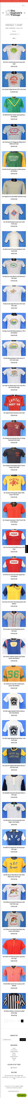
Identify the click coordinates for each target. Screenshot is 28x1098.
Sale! (14, 1059)
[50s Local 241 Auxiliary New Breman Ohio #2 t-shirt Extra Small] (14, 755)
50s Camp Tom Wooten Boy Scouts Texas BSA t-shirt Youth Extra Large (14, 386)
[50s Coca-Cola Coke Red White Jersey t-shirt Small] (14, 537)
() (23, 5)
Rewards (14, 1058)
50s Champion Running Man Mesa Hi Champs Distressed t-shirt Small (14, 439)
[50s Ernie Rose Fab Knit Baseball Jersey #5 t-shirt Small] (14, 619)
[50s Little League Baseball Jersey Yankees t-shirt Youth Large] (14, 728)
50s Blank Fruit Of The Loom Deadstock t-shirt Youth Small (14, 250)
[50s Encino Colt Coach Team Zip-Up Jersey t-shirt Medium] (14, 592)
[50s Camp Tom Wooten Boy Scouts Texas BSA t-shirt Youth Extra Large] (14, 375)
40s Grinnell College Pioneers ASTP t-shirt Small (14, 89)
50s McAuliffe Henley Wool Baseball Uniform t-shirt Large (14, 794)
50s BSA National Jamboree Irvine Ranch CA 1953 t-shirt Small (14, 359)
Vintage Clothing (14, 1051)
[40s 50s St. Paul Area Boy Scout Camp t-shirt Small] (14, 52)
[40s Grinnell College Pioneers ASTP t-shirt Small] (14, 79)
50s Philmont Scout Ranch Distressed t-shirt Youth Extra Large (14, 903)
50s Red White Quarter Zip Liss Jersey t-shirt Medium (14, 985)
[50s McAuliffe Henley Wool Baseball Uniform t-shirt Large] (14, 783)
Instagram (14, 1067)
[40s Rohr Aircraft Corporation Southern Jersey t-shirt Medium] (14, 159)
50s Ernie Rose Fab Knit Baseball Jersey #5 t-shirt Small (14, 630)
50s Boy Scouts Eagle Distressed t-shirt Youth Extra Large (14, 305)
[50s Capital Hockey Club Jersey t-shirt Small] (14, 403)
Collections (12, 28)
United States (13, 1091)
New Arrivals (14, 1050)
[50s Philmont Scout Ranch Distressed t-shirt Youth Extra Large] (14, 892)
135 (19, 1021)
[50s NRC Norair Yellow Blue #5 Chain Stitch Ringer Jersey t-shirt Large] (14, 865)
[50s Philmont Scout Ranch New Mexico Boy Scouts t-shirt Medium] (14, 919)
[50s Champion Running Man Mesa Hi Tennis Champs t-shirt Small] (14, 455)
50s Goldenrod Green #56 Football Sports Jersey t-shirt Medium (14, 685)
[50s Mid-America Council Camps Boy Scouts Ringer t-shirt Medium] (14, 810)
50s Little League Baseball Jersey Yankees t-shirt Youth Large (14, 739)
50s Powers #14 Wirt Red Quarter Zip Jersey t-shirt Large (14, 957)
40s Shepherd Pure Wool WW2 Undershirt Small (14, 196)
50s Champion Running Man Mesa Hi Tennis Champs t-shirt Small (14, 466)
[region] (14, 1)
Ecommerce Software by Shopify (14, 1087)
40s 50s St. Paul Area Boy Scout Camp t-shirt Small (14, 63)
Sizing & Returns (14, 1056)
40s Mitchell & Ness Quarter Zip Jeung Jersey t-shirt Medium (14, 116)
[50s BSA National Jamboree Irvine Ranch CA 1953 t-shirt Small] (14, 348)
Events (14, 1053)
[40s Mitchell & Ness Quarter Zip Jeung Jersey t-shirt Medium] (14, 105)
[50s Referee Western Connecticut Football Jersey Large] (14, 1001)
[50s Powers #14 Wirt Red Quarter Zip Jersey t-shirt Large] (14, 946)
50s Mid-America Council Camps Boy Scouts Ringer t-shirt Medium (14, 821)
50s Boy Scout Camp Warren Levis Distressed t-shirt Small (14, 277)
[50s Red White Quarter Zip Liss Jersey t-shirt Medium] (14, 974)
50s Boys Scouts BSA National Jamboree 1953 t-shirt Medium (14, 332)
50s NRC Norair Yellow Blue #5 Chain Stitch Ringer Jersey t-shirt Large (14, 876)
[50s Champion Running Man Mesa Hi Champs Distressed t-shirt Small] (14, 428)
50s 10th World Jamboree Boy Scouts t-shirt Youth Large (14, 223)
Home (7, 28)
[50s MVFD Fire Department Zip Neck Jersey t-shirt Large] (14, 837)
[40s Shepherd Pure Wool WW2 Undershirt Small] (14, 186)
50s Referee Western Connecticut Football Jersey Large (14, 1012)
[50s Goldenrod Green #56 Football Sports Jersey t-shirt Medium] (14, 674)
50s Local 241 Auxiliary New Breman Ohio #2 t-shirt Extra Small (14, 766)
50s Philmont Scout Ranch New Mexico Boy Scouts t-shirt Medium (14, 930)
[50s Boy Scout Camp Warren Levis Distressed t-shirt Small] (14, 266)
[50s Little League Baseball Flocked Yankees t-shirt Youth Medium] (14, 701)
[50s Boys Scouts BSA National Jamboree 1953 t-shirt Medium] (14, 321)
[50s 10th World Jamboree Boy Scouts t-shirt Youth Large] (14, 212)
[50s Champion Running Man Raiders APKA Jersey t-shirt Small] (14, 483)
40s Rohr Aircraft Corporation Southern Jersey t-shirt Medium (14, 170)
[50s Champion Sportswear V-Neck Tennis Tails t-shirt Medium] (14, 510)
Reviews (14, 1055)
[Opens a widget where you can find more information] (22, 1095)
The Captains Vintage (18, 1086)
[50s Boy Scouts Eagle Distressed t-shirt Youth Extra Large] (14, 294)
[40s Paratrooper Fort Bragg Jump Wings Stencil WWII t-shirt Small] (14, 132)
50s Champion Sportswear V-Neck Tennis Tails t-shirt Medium (14, 521)
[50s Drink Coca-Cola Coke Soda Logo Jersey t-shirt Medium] (14, 564)
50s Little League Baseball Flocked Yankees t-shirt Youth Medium (14, 712)
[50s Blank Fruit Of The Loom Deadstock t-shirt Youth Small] (14, 239)
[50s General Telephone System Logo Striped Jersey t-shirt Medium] (14, 646)
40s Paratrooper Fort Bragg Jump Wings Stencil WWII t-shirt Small (14, 143)
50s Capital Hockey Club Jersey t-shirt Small (14, 413)
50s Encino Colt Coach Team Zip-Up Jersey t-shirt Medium (14, 603)
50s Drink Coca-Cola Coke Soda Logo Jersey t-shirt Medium (14, 575)
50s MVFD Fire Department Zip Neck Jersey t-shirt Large (14, 848)
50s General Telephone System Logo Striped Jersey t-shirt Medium (14, 657)
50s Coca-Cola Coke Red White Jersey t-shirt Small (14, 548)
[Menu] (3, 13)
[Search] (24, 13)
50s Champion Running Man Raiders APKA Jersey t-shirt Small (14, 494)
